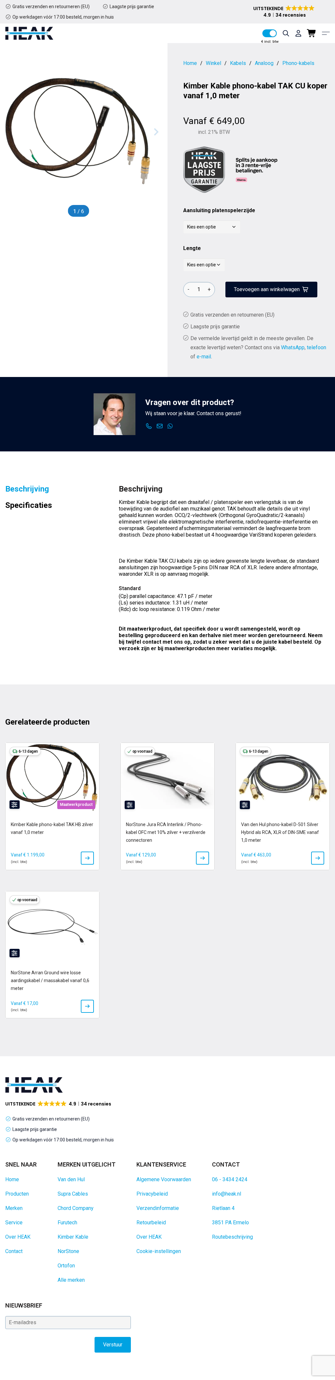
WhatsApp (293, 347)
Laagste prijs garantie (132, 6)
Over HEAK (17, 1237)
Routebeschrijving (232, 1237)
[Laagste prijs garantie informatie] (204, 170)
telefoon (316, 347)
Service (14, 1222)
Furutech (67, 1222)
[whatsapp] (170, 426)
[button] (284, 11)
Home (12, 1179)
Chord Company (76, 1208)
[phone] (149, 426)
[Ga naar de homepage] (29, 33)
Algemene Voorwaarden (163, 1179)
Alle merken (71, 1280)
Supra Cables (73, 1194)
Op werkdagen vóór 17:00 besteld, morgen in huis (63, 17)
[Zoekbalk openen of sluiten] (286, 33)
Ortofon (66, 1265)
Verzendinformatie (157, 1208)
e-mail (204, 356)
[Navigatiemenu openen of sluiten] (326, 33)
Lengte (192, 248)
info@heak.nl (226, 1194)
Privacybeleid (152, 1194)
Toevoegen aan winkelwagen (267, 289)
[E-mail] (160, 426)
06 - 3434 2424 (229, 1179)
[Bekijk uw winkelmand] (312, 33)
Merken (14, 1208)
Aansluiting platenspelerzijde (219, 210)
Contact (14, 1251)
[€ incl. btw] (269, 33)
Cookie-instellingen (158, 1251)
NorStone (68, 1251)
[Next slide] (156, 132)
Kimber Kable (73, 1237)
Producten (17, 1194)
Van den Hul (71, 1179)
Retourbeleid (151, 1222)
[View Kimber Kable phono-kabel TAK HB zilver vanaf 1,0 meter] (87, 858)
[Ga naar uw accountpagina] (298, 33)
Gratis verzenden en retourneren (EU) (51, 6)
